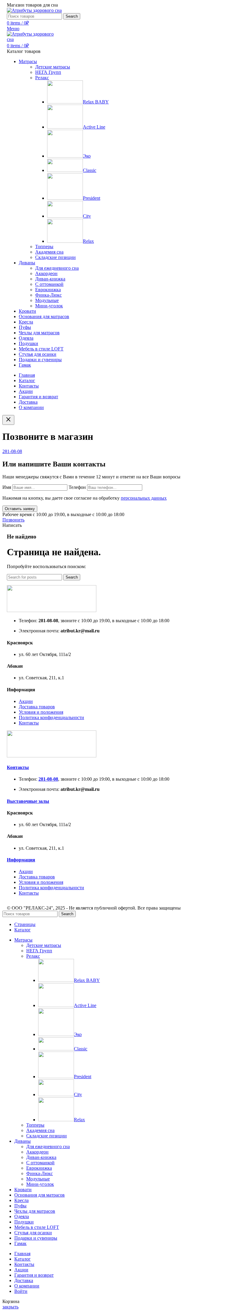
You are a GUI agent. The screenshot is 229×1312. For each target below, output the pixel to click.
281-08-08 (12, 451)
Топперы (44, 246)
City (87, 216)
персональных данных (144, 498)
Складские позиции (55, 257)
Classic (89, 170)
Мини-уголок (49, 305)
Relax (88, 241)
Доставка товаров (37, 706)
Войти (20, 1291)
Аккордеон (46, 273)
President (91, 198)
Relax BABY (96, 101)
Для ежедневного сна (57, 268)
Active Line (94, 126)
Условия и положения (41, 712)
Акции (26, 701)
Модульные (47, 300)
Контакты (29, 722)
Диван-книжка (50, 278)
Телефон (78, 487)
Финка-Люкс (48, 295)
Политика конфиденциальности (51, 717)
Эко (87, 155)
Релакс (42, 77)
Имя (7, 487)
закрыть (10, 1306)
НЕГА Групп (48, 72)
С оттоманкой (49, 284)
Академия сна (49, 251)
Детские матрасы (52, 66)
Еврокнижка (48, 289)
